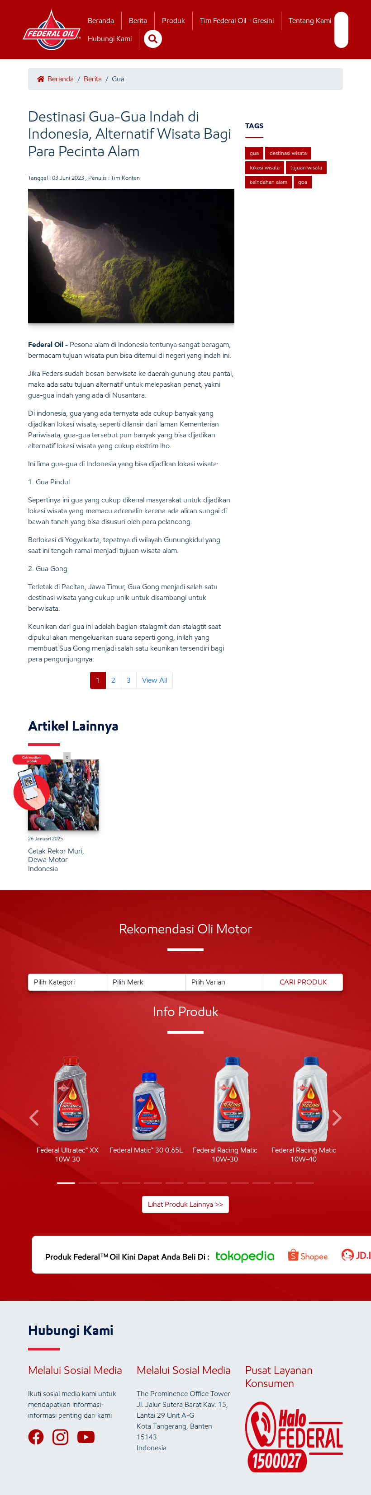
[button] (35, 1119)
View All (154, 680)
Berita (138, 20)
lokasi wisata (265, 167)
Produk (173, 20)
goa (302, 181)
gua (254, 153)
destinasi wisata (288, 153)
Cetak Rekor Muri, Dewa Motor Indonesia (56, 859)
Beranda (101, 20)
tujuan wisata (306, 167)
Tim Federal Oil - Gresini (237, 20)
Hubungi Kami (110, 38)
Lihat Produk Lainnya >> (185, 1204)
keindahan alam (268, 181)
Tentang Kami (310, 20)
